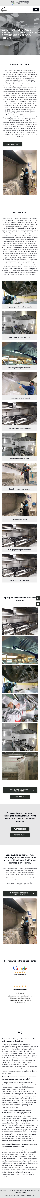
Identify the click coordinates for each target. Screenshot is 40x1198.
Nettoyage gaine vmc (19, 519)
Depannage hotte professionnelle (19, 368)
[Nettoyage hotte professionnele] (19, 535)
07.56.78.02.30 (24, 2)
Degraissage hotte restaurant (19, 337)
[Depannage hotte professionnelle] (19, 353)
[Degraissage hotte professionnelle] (19, 292)
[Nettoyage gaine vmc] (19, 504)
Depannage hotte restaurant (19, 398)
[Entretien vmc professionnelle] (19, 474)
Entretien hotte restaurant (19, 459)
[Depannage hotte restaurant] (19, 383)
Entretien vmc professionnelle (19, 489)
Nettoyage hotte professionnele (19, 550)
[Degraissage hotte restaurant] (19, 322)
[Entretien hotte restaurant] (19, 444)
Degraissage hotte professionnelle (19, 307)
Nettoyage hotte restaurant (19, 580)
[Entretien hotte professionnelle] (19, 413)
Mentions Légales (20, 1192)
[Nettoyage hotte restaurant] (19, 565)
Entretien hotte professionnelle (20, 428)
